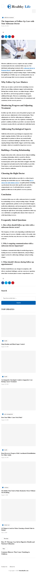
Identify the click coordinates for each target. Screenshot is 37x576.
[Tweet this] (6, 36)
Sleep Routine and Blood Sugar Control (13, 344)
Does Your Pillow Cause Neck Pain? (11, 417)
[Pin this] (12, 36)
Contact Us (4, 566)
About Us (12, 566)
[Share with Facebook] (2, 36)
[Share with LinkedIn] (9, 36)
